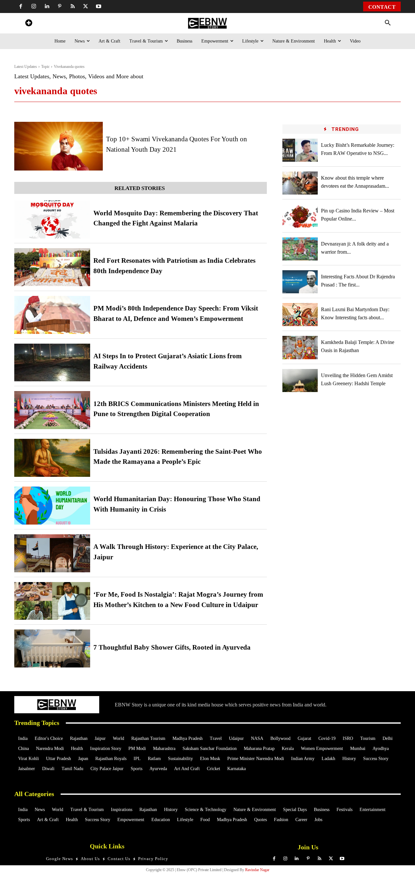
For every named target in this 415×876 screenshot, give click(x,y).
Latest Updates (25, 66)
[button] (388, 23)
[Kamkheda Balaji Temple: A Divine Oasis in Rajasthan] (300, 347)
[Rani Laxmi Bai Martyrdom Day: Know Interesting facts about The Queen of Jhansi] (300, 314)
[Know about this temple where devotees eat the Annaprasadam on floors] (300, 183)
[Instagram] (33, 6)
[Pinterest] (59, 6)
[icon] (28, 24)
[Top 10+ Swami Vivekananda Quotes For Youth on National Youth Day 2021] (58, 146)
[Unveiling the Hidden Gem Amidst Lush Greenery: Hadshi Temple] (300, 380)
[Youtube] (98, 6)
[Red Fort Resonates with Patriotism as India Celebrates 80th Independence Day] (52, 267)
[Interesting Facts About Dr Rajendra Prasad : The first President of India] (300, 281)
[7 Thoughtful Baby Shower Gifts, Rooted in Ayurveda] (52, 648)
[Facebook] (20, 6)
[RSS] (72, 6)
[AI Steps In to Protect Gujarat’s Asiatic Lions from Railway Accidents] (52, 363)
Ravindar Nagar (257, 870)
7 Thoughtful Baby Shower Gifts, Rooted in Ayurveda (172, 647)
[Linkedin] (46, 6)
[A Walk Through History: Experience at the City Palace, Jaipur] (52, 553)
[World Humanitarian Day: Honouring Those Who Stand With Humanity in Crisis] (52, 506)
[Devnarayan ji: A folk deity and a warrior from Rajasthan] (300, 248)
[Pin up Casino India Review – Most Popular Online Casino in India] (300, 215)
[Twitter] (85, 6)
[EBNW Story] (207, 23)
